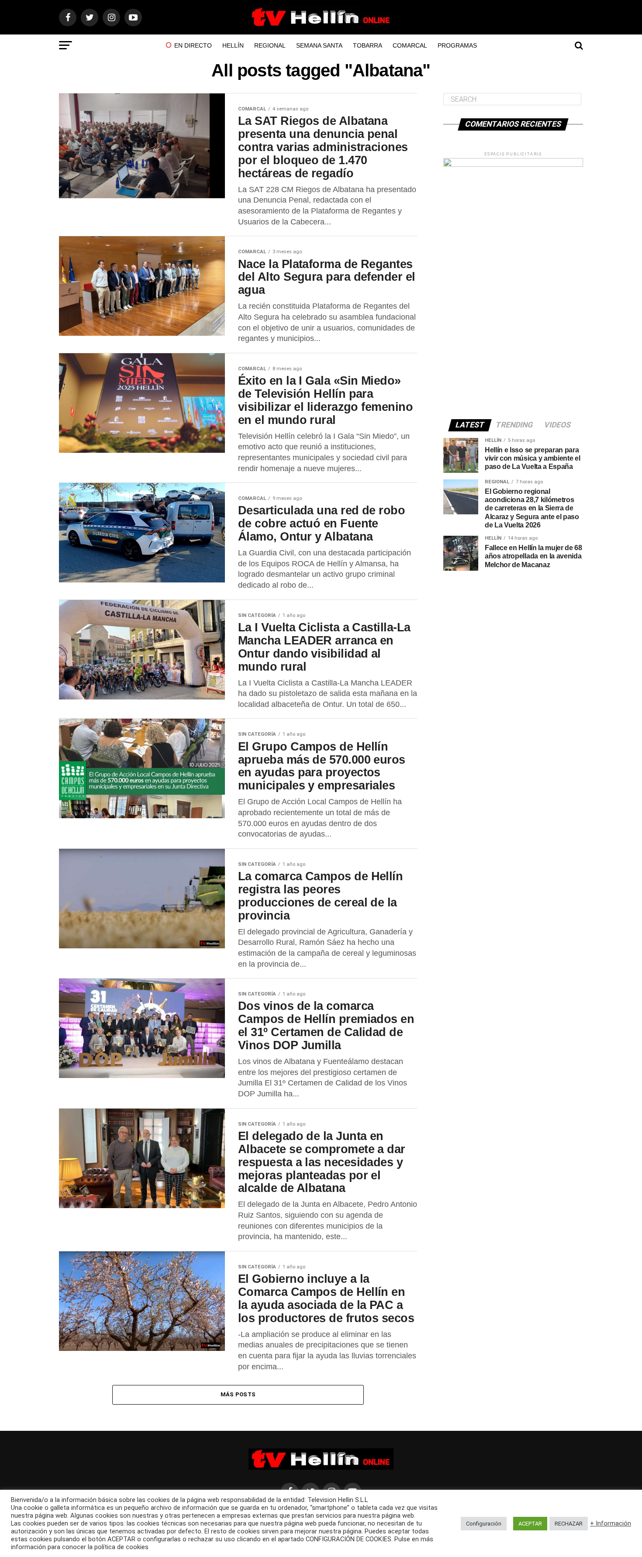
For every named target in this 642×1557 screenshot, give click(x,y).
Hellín (233, 45)
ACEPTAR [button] (530, 1523)
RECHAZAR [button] (569, 1523)
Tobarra (367, 45)
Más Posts (238, 1394)
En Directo (193, 45)
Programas (457, 45)
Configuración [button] (483, 1523)
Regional (270, 45)
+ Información (610, 1523)
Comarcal (410, 45)
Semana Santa (319, 45)
